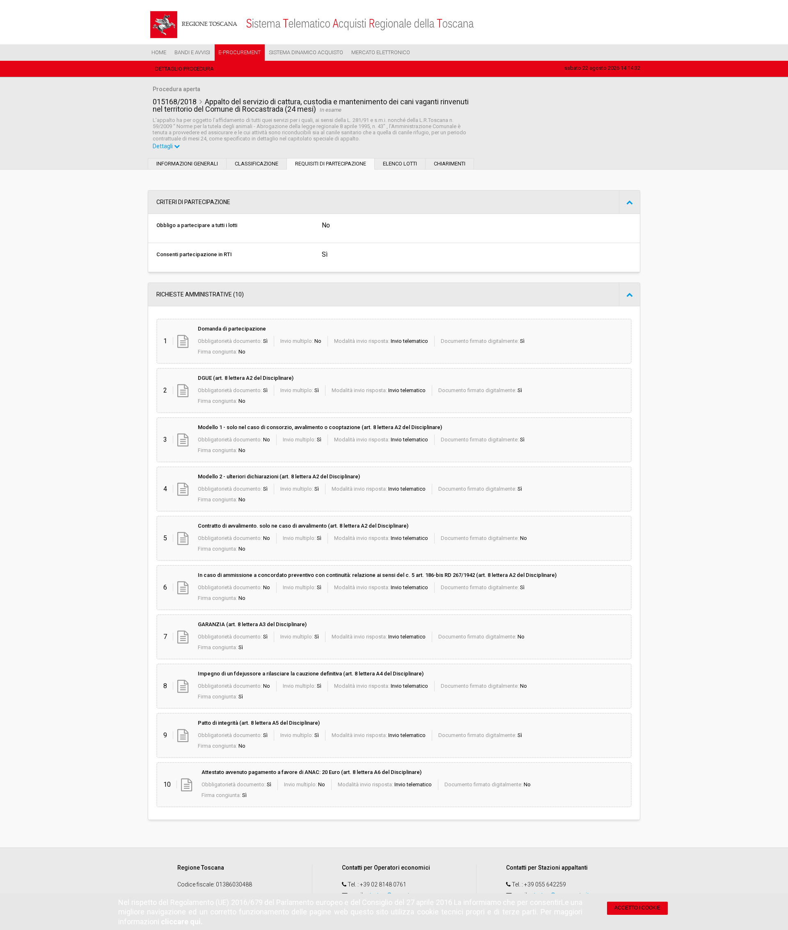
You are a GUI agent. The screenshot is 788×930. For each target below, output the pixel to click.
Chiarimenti (449, 164)
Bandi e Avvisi (192, 52)
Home (158, 52)
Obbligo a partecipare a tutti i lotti (196, 225)
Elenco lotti (400, 164)
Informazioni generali (187, 164)
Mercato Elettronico (380, 52)
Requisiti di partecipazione (330, 164)
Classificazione (256, 164)
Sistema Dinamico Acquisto (306, 52)
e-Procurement (239, 52)
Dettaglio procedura (184, 69)
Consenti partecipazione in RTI (194, 254)
